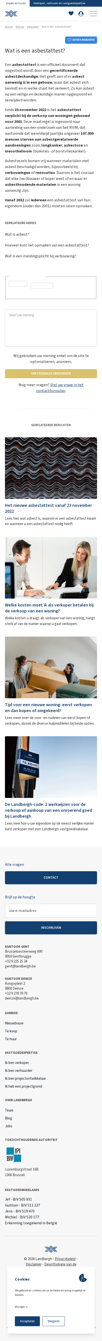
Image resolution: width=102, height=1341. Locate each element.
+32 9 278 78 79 (16, 993)
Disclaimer (34, 1264)
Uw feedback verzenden (51, 373)
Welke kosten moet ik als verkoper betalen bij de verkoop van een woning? (49, 608)
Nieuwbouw (14, 1023)
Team (9, 1110)
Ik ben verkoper (17, 1062)
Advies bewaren (84, 40)
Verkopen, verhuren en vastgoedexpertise (59, 3)
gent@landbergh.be (20, 966)
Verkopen (33, 27)
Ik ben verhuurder (18, 1070)
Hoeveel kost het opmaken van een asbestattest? (47, 245)
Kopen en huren (16, 3)
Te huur (11, 1039)
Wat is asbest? (17, 234)
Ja (17, 291)
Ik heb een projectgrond (23, 1086)
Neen (41, 293)
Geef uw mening (18, 306)
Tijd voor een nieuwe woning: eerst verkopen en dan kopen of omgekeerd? (48, 708)
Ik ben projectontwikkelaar (25, 1078)
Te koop (11, 1031)
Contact (51, 877)
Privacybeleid (65, 1259)
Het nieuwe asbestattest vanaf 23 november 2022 (48, 508)
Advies (20, 27)
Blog (8, 1118)
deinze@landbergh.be (22, 998)
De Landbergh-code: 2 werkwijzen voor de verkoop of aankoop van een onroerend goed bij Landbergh (48, 810)
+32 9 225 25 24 (16, 961)
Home (9, 27)
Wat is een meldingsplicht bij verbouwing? (40, 256)
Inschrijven (51, 927)
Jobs (8, 1126)
